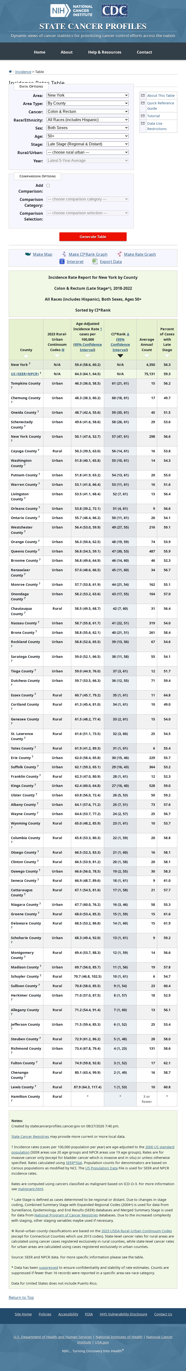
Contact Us (163, 1314)
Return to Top (21, 1297)
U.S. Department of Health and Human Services (53, 1337)
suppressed (48, 1267)
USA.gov (102, 1342)
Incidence (23, 71)
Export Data (111, 261)
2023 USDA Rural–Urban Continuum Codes (136, 1231)
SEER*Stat (74, 1162)
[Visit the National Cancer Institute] (71, 8)
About (67, 52)
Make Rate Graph (140, 254)
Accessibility (68, 1314)
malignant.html (30, 1189)
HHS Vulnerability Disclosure (123, 1314)
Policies (45, 1314)
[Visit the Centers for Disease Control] (114, 8)
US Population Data (101, 1168)
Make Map (42, 254)
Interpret (75, 261)
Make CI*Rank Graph (88, 254)
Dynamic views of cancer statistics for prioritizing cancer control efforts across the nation (93, 35)
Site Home (23, 1314)
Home (39, 52)
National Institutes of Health (119, 1337)
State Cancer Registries (30, 1136)
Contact (144, 52)
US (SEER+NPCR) (25, 374)
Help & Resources (104, 52)
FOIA (89, 1314)
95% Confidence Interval (120, 344)
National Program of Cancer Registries (66, 1215)
